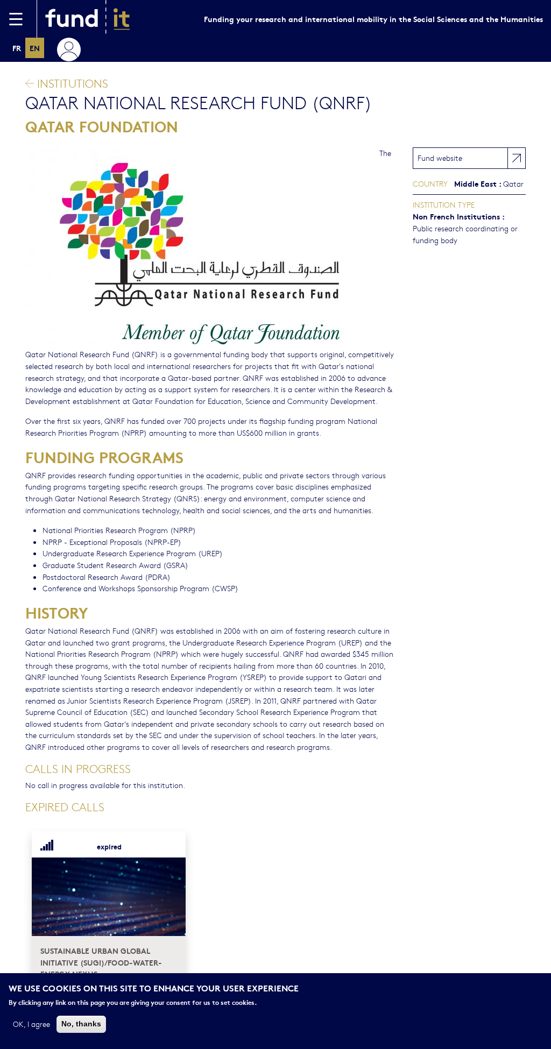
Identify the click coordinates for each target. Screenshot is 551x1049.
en (35, 47)
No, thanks (81, 1023)
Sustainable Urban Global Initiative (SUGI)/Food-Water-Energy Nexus (101, 962)
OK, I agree (31, 1023)
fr (16, 47)
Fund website (440, 157)
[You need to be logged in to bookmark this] (171, 846)
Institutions (71, 83)
